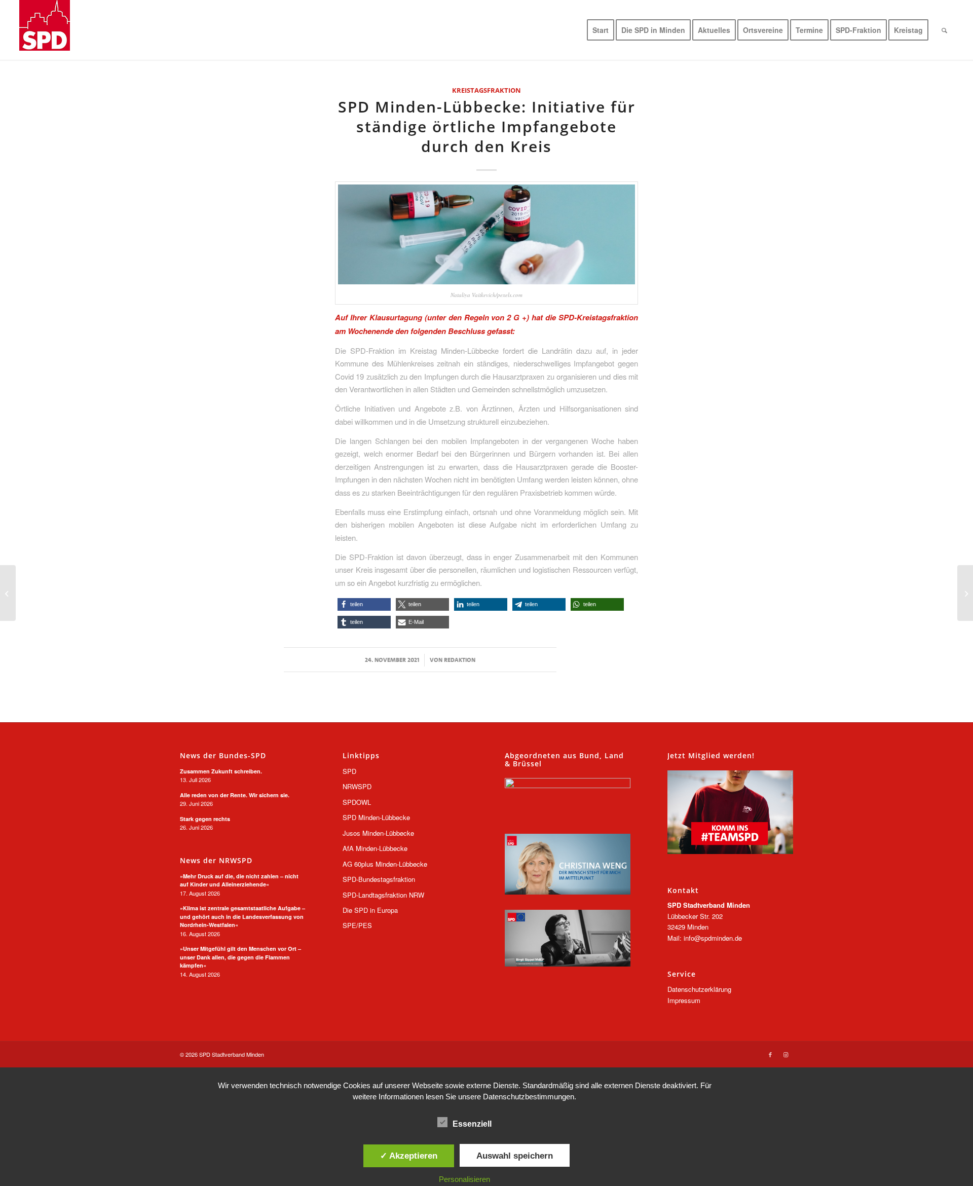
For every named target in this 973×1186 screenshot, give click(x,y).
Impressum (683, 1000)
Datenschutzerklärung (699, 989)
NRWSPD (357, 786)
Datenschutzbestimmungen (528, 1096)
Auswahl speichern (514, 1155)
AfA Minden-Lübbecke (375, 848)
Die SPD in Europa (370, 910)
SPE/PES (357, 925)
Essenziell (472, 1124)
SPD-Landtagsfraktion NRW (383, 895)
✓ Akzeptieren (408, 1155)
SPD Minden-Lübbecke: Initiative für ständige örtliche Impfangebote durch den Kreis (486, 126)
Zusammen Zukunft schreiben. (221, 771)
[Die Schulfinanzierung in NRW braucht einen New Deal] (965, 593)
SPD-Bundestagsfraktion (379, 879)
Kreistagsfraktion (486, 90)
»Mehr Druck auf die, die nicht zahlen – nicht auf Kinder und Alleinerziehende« (239, 880)
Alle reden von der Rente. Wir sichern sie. (234, 795)
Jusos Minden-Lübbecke (378, 833)
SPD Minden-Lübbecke (376, 817)
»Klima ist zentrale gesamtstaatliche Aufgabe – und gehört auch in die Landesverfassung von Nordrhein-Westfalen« (242, 916)
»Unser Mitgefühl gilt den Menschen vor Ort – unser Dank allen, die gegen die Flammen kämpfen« (240, 957)
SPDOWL (357, 802)
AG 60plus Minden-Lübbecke (385, 864)
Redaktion (459, 660)
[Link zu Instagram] (785, 1054)
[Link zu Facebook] (770, 1054)
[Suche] (944, 30)
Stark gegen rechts (205, 819)
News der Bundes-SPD (223, 756)
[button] (364, 604)
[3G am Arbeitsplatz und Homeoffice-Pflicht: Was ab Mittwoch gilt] (8, 593)
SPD (349, 771)
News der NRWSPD (216, 861)
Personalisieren (464, 1179)
